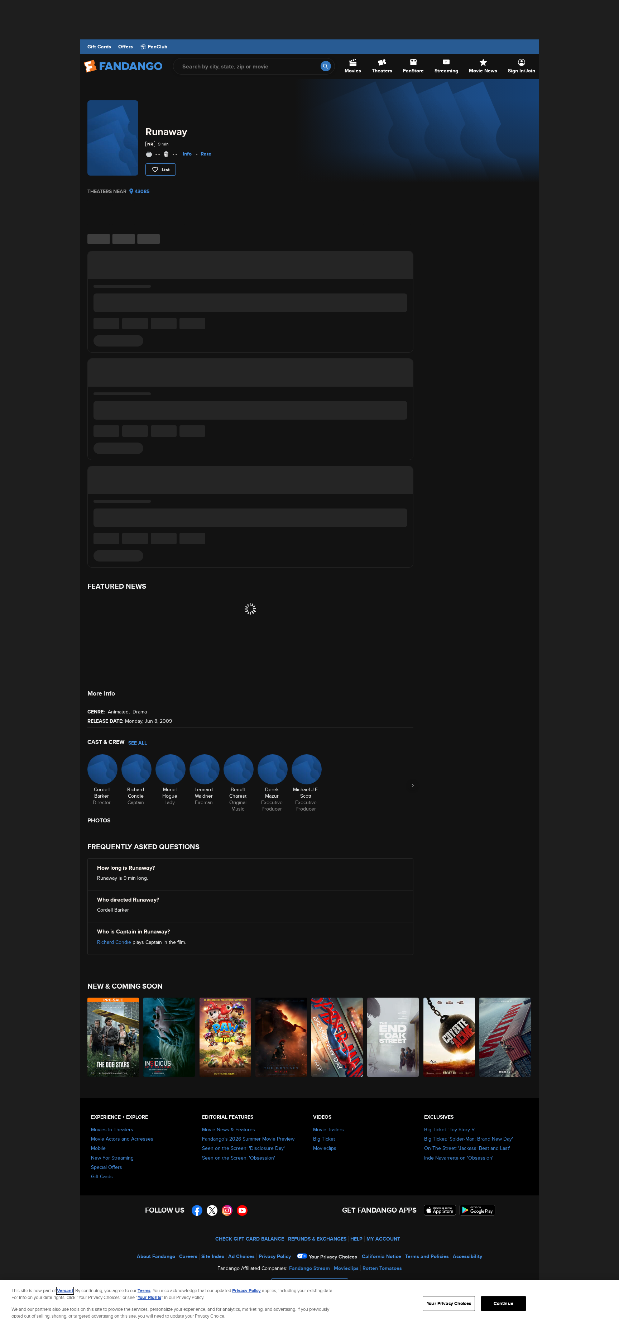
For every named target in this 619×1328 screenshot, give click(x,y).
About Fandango (156, 1256)
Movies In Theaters (112, 1129)
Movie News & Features (228, 1129)
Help (356, 1238)
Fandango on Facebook (197, 1210)
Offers (125, 46)
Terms (144, 1290)
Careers (188, 1256)
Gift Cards (99, 46)
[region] (309, 1304)
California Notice (381, 1256)
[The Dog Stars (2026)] (113, 1037)
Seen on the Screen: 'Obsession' (238, 1157)
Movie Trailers (328, 1129)
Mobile (98, 1148)
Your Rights (149, 1297)
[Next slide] (413, 785)
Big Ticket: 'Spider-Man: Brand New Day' (468, 1138)
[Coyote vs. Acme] (449, 1037)
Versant (65, 1290)
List (166, 169)
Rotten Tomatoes (382, 1268)
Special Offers (106, 1167)
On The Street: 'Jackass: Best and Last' (467, 1148)
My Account (383, 1238)
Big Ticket (324, 1138)
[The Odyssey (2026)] (281, 1037)
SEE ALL (137, 743)
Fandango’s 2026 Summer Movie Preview (248, 1138)
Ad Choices (241, 1256)
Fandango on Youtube (242, 1210)
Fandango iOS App (440, 1210)
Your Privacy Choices (333, 1256)
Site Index (212, 1256)
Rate (206, 154)
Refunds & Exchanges (317, 1238)
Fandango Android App (477, 1210)
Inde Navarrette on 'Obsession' (458, 1157)
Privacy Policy (275, 1256)
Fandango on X (212, 1210)
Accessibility (467, 1256)
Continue (503, 1303)
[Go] (326, 66)
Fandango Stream (309, 1268)
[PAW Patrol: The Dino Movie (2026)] (226, 1037)
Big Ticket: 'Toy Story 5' (449, 1129)
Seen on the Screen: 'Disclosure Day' (243, 1148)
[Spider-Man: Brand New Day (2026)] (337, 1037)
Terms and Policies (427, 1256)
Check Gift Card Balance (249, 1238)
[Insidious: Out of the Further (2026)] (169, 1037)
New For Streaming (112, 1157)
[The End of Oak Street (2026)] (393, 1037)
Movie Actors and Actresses (122, 1138)
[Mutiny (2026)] (505, 1037)
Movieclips (324, 1148)
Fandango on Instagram (227, 1210)
